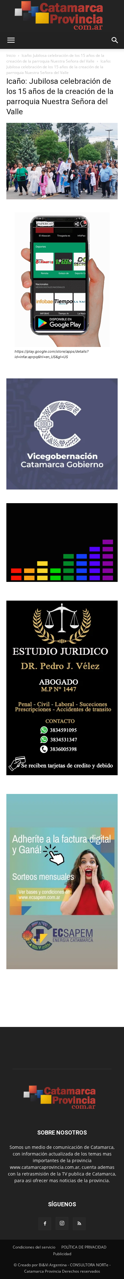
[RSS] (79, 1223)
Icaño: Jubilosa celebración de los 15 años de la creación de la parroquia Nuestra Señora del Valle (55, 58)
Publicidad (62, 1253)
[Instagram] (62, 1223)
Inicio (11, 55)
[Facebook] (44, 1223)
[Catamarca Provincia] (62, 16)
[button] (11, 40)
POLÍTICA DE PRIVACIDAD (84, 1247)
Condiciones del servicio (34, 1247)
